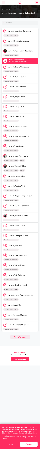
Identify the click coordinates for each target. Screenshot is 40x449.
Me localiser (8, 23)
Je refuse (10, 444)
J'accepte (29, 444)
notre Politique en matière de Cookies (19, 437)
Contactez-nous (20, 359)
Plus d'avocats (20, 337)
